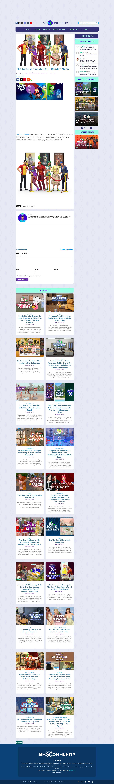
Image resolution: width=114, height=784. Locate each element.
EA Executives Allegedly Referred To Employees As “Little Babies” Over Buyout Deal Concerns (59, 498)
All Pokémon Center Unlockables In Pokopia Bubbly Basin (29, 720)
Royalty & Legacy (29, 672)
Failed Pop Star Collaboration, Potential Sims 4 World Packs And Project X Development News (59, 409)
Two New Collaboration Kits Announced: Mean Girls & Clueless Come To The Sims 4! (29, 542)
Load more (19, 742)
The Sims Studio (22, 134)
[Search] (96, 23)
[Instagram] (19, 23)
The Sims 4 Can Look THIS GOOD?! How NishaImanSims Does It (30, 408)
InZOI (59, 314)
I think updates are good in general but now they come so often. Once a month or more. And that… (88, 68)
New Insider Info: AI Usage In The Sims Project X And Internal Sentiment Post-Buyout (59, 587)
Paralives (59, 672)
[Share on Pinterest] (24, 79)
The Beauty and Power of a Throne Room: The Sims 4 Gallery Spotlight (29, 676)
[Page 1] (84, 127)
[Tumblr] (28, 23)
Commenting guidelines (66, 249)
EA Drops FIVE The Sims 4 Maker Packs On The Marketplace (29, 362)
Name (18, 269)
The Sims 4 (20, 76)
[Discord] (25, 23)
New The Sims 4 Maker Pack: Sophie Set (59, 541)
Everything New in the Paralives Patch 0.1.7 (30, 496)
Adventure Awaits (59, 359)
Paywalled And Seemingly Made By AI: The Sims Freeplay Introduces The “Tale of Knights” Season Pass (30, 588)
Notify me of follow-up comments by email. (30, 276)
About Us (22, 781)
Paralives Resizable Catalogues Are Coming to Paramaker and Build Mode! (29, 452)
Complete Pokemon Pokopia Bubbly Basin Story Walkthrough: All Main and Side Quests (60, 453)
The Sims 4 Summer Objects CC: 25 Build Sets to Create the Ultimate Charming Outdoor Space (59, 722)
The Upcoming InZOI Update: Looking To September (30, 631)
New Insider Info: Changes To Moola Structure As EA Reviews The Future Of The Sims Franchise (30, 319)
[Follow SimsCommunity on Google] (31, 79)
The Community (30, 403)
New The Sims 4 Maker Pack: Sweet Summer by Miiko (59, 631)
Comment (19, 256)
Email (37, 269)
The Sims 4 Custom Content (59, 717)
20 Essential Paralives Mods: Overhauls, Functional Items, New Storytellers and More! (59, 676)
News (29, 359)
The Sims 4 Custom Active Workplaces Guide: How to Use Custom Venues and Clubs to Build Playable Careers (59, 364)
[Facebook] (17, 23)
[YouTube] (31, 23)
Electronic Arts (59, 493)
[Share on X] (21, 79)
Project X (29, 314)
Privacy (35, 781)
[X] (22, 23)
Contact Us (72, 770)
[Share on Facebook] (17, 79)
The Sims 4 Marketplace (59, 627)
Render (24, 206)
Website (56, 269)
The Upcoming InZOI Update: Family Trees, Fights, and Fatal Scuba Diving (59, 318)
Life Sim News (29, 448)
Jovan (43, 73)
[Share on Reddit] (28, 79)
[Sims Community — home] (55, 23)
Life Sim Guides (60, 448)
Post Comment (22, 279)
